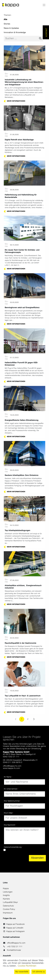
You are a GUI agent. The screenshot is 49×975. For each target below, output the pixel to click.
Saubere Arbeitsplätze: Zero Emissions (21, 475)
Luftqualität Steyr (10, 902)
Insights (6, 895)
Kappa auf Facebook (15, 924)
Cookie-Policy (9, 909)
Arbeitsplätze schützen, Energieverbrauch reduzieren (23, 587)
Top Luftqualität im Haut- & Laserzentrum (23, 696)
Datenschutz (8, 906)
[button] (22, 972)
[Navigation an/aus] (44, 5)
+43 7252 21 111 (14, 947)
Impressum (8, 913)
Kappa (6, 889)
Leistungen (8, 892)
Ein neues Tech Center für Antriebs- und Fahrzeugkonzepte (22, 251)
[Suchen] (40, 38)
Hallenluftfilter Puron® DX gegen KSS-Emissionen (21, 364)
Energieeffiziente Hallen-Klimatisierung (21, 420)
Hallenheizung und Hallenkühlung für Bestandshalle (21, 196)
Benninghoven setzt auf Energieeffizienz (22, 308)
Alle (5, 20)
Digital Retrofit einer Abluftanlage (19, 140)
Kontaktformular (14, 950)
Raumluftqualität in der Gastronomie (20, 643)
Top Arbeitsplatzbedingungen (17, 530)
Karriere (6, 899)
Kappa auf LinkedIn (14, 928)
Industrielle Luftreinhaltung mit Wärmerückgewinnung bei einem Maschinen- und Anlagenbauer (24, 82)
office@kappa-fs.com (16, 943)
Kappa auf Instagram (15, 931)
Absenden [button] (37, 858)
